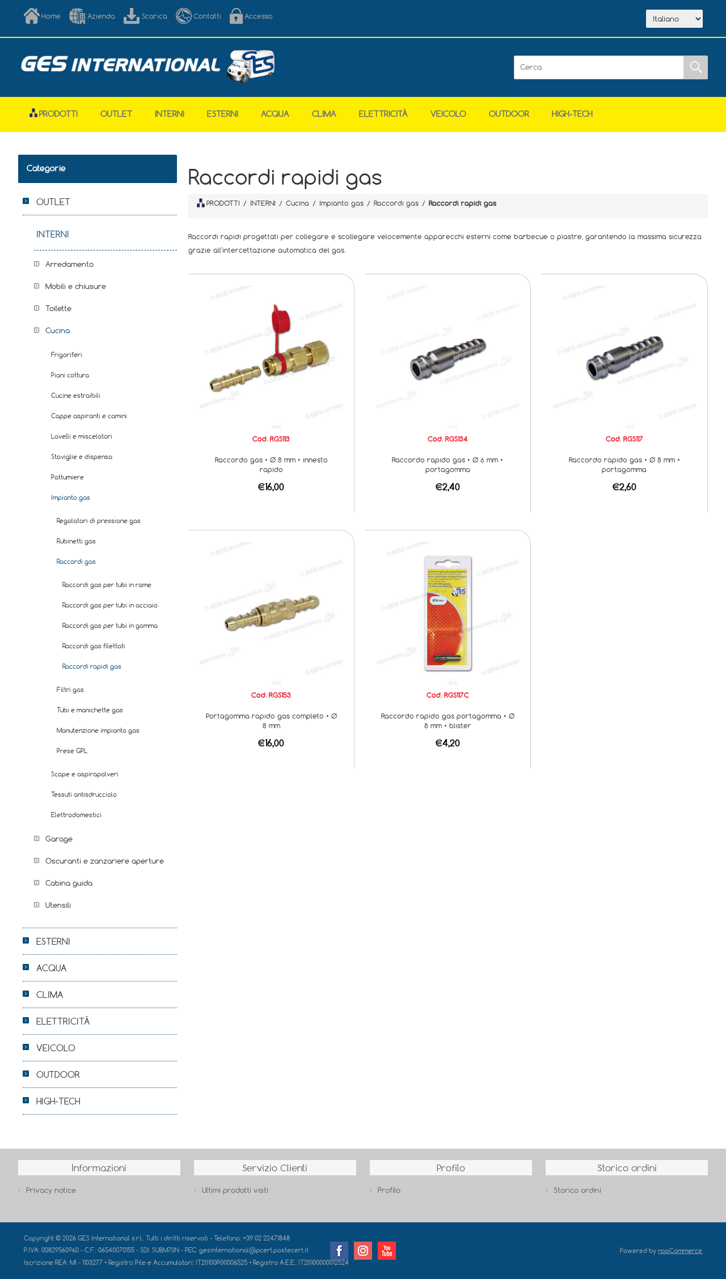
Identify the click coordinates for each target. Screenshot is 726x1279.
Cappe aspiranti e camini (89, 415)
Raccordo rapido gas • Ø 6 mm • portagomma (447, 464)
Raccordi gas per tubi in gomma (110, 625)
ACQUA (275, 113)
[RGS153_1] (271, 612)
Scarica (154, 15)
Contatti (207, 15)
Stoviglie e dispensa (81, 456)
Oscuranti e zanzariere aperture (104, 861)
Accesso (258, 15)
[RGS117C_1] (448, 612)
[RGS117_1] (624, 355)
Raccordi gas (76, 561)
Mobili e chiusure (75, 286)
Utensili (58, 905)
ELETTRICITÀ (383, 113)
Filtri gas (70, 689)
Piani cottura (70, 375)
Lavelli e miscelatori (81, 436)
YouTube (387, 1251)
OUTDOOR (509, 113)
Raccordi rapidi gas (91, 666)
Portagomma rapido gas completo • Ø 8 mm (271, 720)
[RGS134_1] (448, 355)
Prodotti (58, 113)
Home (51, 15)
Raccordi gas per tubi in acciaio (110, 605)
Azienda (101, 15)
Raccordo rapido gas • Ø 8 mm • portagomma (624, 464)
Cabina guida (68, 883)
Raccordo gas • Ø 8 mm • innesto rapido (271, 464)
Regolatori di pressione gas (99, 520)
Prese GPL (72, 750)
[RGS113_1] (271, 355)
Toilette (58, 308)
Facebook (339, 1251)
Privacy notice (51, 1190)
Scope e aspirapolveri (85, 774)
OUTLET (116, 113)
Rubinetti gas (76, 541)
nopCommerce (680, 1250)
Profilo (389, 1190)
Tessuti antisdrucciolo (84, 794)
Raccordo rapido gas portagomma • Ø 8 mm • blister (447, 720)
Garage (59, 839)
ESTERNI (222, 113)
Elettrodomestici (76, 814)
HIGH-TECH (572, 113)
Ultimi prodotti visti (235, 1190)
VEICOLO (448, 113)
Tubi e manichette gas (90, 710)
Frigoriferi (66, 354)
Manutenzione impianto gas (98, 730)
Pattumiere (67, 477)
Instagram (363, 1251)
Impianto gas (70, 497)
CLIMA (324, 113)
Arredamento (69, 264)
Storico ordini (577, 1190)
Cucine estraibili (75, 395)
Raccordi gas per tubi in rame (106, 584)
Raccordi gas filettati (93, 645)
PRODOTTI (223, 202)
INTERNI (169, 113)
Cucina (57, 330)
